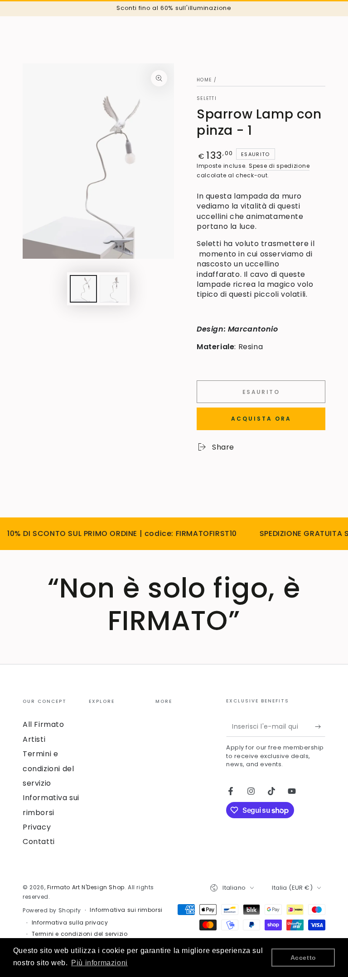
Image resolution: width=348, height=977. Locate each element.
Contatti (39, 841)
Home (204, 79)
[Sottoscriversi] (320, 726)
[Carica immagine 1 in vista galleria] (83, 289)
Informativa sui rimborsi (126, 910)
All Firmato (43, 724)
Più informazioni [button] (99, 963)
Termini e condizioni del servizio (48, 768)
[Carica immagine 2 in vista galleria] (113, 289)
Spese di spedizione (279, 166)
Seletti (207, 98)
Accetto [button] (303, 957)
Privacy (37, 827)
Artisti (34, 739)
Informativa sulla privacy (70, 922)
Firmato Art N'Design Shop (86, 887)
